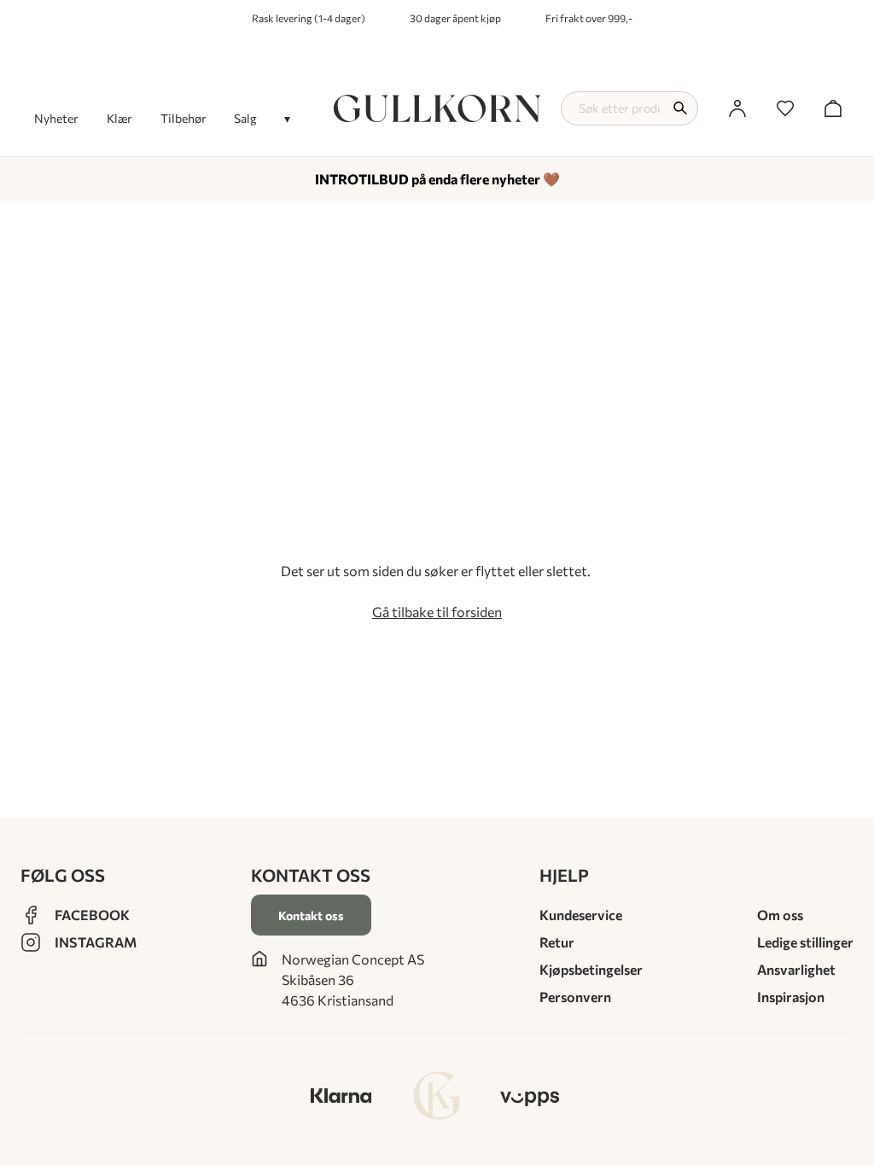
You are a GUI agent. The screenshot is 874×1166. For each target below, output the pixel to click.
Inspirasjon (790, 996)
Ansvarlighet (796, 969)
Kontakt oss (311, 915)
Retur (556, 942)
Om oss (780, 915)
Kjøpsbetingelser (591, 969)
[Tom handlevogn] (833, 108)
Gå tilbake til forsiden (437, 611)
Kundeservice (580, 915)
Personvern (575, 996)
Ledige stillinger (805, 942)
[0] (785, 108)
